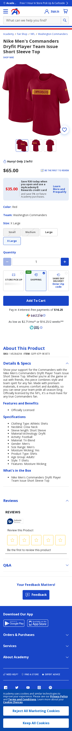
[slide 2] (36, 145)
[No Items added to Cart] (65, 11)
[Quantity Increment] (65, 262)
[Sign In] (47, 11)
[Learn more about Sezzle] (36, 315)
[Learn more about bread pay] (36, 327)
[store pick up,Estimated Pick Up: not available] (13, 281)
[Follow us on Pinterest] (50, 687)
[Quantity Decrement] (7, 262)
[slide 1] (22, 145)
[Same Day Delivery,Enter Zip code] (58, 281)
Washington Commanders (53, 34)
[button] (59, 189)
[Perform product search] (65, 20)
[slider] (36, 100)
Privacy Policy (59, 696)
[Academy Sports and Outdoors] (15, 11)
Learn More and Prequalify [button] (59, 189)
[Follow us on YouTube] (28, 687)
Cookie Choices (13, 702)
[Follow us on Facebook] (5, 687)
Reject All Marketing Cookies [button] (36, 711)
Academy (8, 34)
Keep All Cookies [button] (36, 723)
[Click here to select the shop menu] (5, 11)
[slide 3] (50, 145)
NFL (33, 34)
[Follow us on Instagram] (39, 687)
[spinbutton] (36, 262)
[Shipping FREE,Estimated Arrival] (36, 281)
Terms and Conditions (22, 699)
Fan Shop (22, 34)
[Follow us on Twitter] (16, 687)
